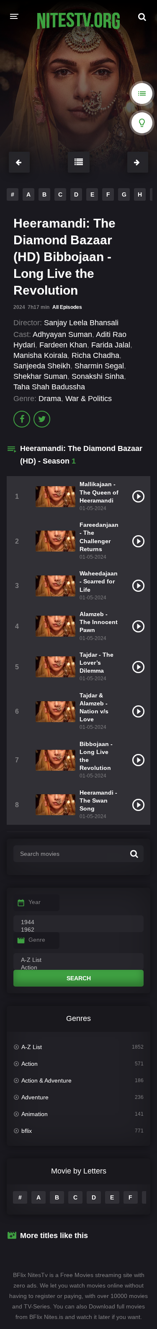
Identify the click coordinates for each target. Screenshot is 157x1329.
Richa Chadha (95, 355)
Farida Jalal (110, 345)
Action (29, 1063)
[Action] (78, 967)
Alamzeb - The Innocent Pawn (99, 622)
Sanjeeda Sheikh (41, 366)
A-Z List (31, 1047)
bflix (26, 1130)
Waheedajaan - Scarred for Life (99, 581)
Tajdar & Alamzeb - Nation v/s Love (94, 707)
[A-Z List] (78, 960)
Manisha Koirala (40, 355)
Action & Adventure (46, 1080)
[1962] (78, 930)
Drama (50, 398)
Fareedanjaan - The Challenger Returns (99, 536)
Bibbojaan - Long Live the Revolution (96, 756)
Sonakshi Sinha (98, 376)
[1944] (78, 922)
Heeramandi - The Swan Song (98, 800)
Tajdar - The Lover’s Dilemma (96, 662)
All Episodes (67, 307)
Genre (36, 939)
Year (34, 902)
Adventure (35, 1097)
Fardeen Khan (63, 345)
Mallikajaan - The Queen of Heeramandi (99, 492)
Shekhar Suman (40, 376)
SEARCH (79, 978)
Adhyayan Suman (62, 334)
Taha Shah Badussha (49, 387)
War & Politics (88, 398)
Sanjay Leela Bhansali (81, 323)
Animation (34, 1114)
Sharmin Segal (99, 366)
